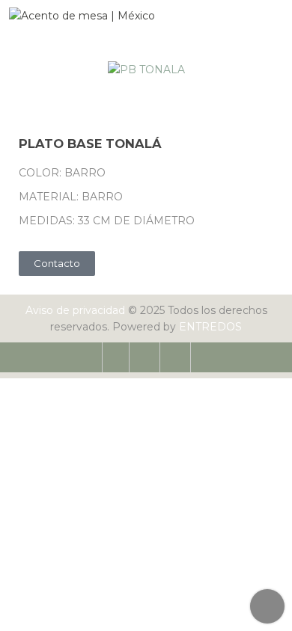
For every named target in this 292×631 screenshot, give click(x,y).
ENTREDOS (210, 326)
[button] (33, 70)
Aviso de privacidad (75, 310)
